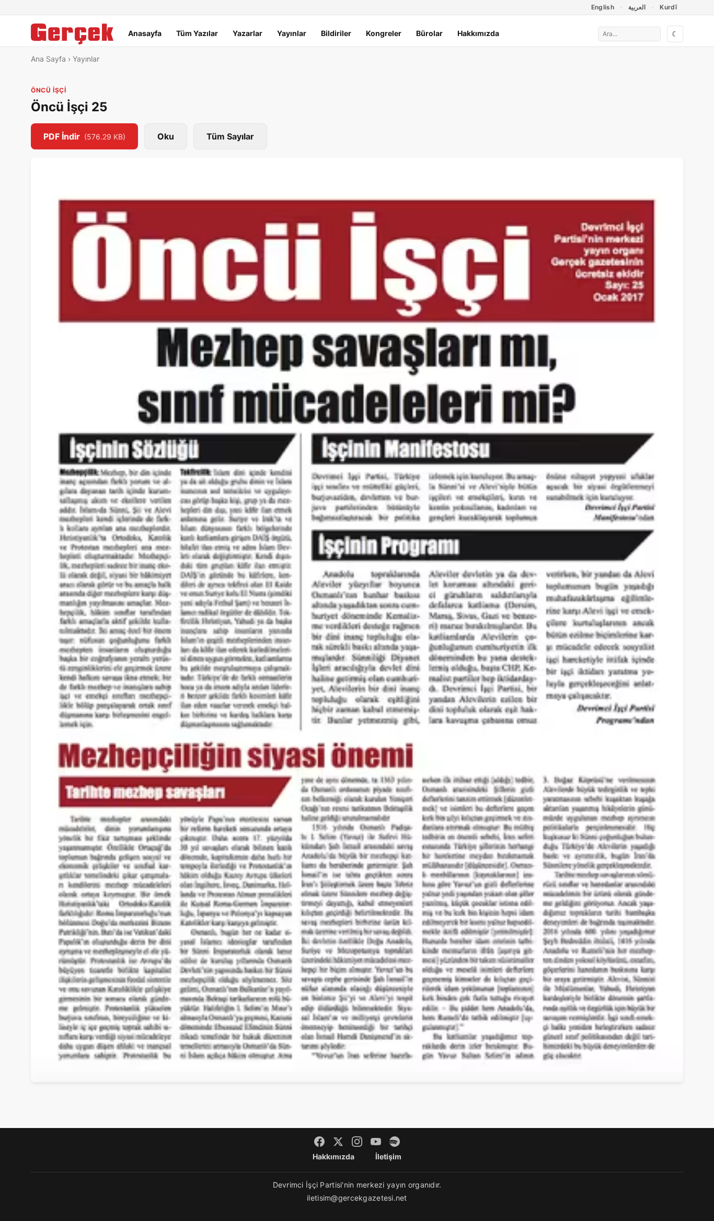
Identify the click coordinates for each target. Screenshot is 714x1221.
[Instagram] (357, 1141)
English (603, 7)
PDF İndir (84, 136)
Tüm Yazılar (197, 33)
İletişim (388, 1156)
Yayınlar (291, 33)
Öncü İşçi (48, 90)
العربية (637, 7)
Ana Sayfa (48, 58)
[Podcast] (394, 1141)
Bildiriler (336, 33)
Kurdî (668, 7)
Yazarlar (247, 33)
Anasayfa (145, 33)
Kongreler (383, 33)
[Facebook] (319, 1141)
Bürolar (429, 33)
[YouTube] (376, 1141)
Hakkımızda (478, 33)
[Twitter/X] (338, 1141)
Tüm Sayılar (230, 136)
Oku (165, 136)
